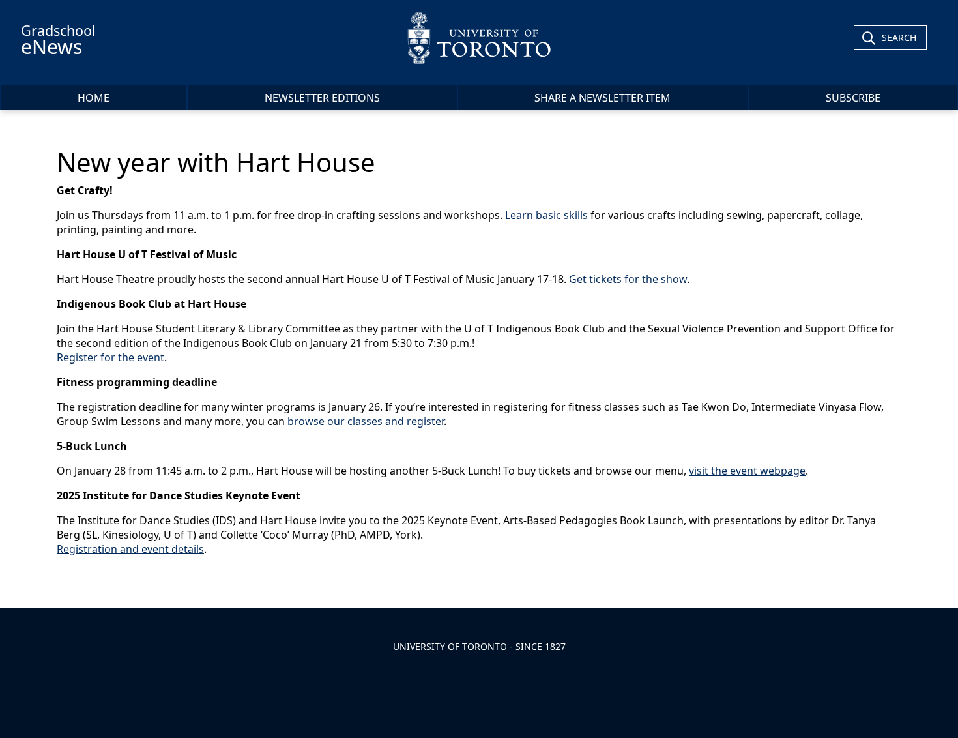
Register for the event (110, 357)
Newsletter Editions (322, 98)
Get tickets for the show (628, 279)
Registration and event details (130, 549)
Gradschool (58, 40)
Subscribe (853, 98)
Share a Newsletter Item (602, 98)
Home (93, 98)
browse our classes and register (365, 421)
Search (899, 37)
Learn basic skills (546, 215)
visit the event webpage (747, 471)
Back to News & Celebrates (138, 585)
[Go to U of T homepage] (479, 37)
